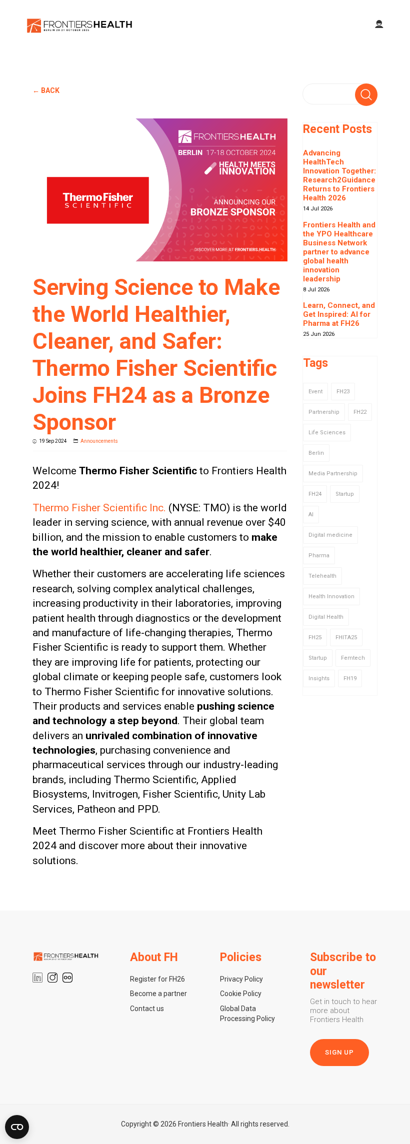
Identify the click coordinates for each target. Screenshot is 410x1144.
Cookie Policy (241, 994)
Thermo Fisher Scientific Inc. (99, 508)
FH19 (350, 678)
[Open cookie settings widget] (17, 1127)
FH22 (360, 412)
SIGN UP (339, 1052)
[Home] (80, 25)
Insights (319, 678)
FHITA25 (346, 637)
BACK (50, 90)
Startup (345, 494)
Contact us (147, 1009)
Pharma (319, 555)
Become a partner (158, 994)
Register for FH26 (157, 979)
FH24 (315, 494)
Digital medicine (330, 535)
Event (315, 391)
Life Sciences (327, 432)
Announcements (99, 441)
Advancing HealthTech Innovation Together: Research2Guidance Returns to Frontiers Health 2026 (339, 175)
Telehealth (322, 576)
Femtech (353, 658)
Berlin (316, 453)
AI (311, 514)
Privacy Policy (241, 979)
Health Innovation (331, 596)
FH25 (315, 637)
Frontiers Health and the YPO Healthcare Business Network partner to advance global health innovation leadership (339, 251)
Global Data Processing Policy (247, 1014)
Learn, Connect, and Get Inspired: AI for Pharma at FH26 (339, 314)
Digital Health (326, 617)
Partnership (324, 412)
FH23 (343, 391)
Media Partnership (333, 473)
